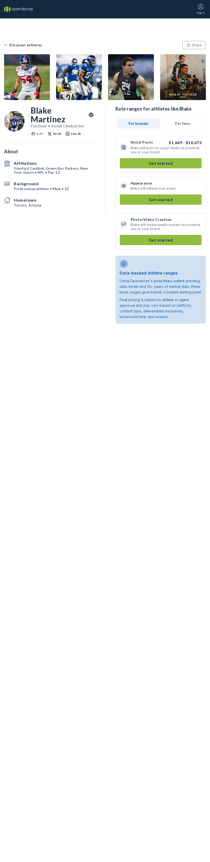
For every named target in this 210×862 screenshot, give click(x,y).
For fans (182, 123)
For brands (138, 123)
